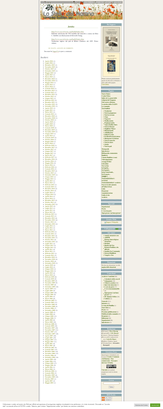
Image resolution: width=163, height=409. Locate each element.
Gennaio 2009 (49, 302)
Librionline (105, 84)
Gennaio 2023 (49, 92)
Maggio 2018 (49, 141)
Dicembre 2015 (50, 171)
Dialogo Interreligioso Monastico (111, 240)
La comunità (106, 106)
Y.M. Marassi (114, 333)
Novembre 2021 (50, 104)
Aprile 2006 (49, 367)
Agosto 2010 (49, 265)
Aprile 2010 (49, 273)
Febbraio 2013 (49, 214)
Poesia (104, 209)
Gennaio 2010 (49, 279)
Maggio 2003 (49, 383)
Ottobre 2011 (49, 240)
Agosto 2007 (49, 336)
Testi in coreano (109, 115)
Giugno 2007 (49, 340)
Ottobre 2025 (49, 69)
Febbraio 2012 (49, 232)
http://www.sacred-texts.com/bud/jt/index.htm (67, 31)
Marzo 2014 (49, 198)
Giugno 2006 (49, 363)
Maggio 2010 (49, 271)
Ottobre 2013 (49, 202)
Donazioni (105, 191)
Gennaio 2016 (49, 169)
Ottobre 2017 (49, 149)
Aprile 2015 (49, 181)
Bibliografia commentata (109, 153)
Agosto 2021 (49, 108)
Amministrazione (107, 193)
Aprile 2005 (49, 381)
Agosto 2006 (49, 359)
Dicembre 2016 (50, 159)
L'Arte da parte (107, 211)
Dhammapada (108, 130)
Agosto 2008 (49, 312)
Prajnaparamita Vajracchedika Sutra (110, 124)
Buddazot (105, 155)
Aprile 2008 (49, 320)
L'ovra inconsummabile (111, 289)
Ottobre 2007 (49, 332)
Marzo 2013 (49, 212)
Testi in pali (108, 146)
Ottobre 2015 (49, 173)
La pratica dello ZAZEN (109, 104)
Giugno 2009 (49, 293)
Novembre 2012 (50, 220)
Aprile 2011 (49, 249)
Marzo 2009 (49, 298)
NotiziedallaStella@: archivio (111, 182)
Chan (106, 117)
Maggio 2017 (49, 153)
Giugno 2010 (49, 269)
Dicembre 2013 (50, 200)
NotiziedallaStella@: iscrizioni (108, 179)
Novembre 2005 (50, 377)
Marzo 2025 (49, 77)
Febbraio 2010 (49, 277)
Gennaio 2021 (49, 114)
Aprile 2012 (49, 228)
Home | (86, 2)
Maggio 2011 (49, 247)
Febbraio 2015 (49, 185)
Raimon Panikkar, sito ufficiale (111, 248)
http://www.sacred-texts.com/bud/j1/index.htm (67, 39)
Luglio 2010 (49, 267)
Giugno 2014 (49, 194)
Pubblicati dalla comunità (110, 314)
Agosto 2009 (49, 289)
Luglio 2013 (49, 208)
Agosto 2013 (49, 206)
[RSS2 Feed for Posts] (107, 398)
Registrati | (104, 2)
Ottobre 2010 (49, 261)
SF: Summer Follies (110, 297)
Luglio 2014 (49, 192)
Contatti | (110, 2)
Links (103, 189)
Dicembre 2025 (50, 65)
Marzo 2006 (49, 369)
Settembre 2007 (50, 334)
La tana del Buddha (108, 305)
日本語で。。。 (107, 176)
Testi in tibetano (109, 127)
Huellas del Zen (109, 245)
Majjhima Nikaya (110, 129)
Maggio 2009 (49, 294)
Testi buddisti (106, 108)
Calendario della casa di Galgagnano (112, 280)
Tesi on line (105, 166)
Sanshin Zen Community (112, 251)
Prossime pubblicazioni (109, 312)
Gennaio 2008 (49, 326)
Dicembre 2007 (50, 328)
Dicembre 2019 (50, 130)
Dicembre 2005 (50, 375)
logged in (56, 51)
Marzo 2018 (49, 143)
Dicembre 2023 (50, 90)
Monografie (105, 149)
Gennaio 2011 (49, 255)
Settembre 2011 (50, 241)
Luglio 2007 (49, 338)
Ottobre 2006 (49, 355)
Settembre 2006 (50, 357)
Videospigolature (107, 159)
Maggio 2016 (49, 163)
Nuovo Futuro (106, 94)
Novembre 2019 (50, 132)
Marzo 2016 (49, 165)
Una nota (104, 370)
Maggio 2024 (49, 83)
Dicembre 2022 (50, 94)
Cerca (111, 380)
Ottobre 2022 (49, 96)
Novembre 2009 (50, 283)
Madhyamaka (108, 121)
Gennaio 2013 (49, 216)
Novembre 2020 (50, 118)
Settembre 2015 (50, 175)
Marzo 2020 (49, 126)
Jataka (71, 26)
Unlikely (107, 299)
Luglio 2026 (49, 63)
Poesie (104, 310)
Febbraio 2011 (49, 253)
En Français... (106, 174)
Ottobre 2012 (49, 222)
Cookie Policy (106, 96)
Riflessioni (105, 318)
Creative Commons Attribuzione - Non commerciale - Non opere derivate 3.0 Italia (110, 360)
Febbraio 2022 (49, 100)
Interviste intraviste (110, 285)
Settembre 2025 (50, 71)
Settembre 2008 (50, 310)
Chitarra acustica (110, 283)
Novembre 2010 (50, 259)
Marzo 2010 (49, 275)
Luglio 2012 (49, 226)
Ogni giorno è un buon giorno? (111, 213)
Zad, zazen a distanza (108, 102)
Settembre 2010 (50, 263)
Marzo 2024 (49, 87)
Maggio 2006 (49, 365)
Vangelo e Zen (108, 255)
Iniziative (105, 303)
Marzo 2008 (49, 322)
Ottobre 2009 (49, 285)
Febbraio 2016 (49, 167)
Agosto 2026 (49, 61)
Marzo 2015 (49, 183)
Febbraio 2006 (49, 371)
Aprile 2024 (49, 85)
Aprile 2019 (49, 136)
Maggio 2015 (49, 179)
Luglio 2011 (49, 243)
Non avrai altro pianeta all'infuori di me (109, 186)
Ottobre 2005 (49, 379)
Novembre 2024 (50, 81)
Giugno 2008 (49, 316)
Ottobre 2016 (49, 161)
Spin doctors (105, 151)
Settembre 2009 (50, 287)
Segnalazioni (106, 207)
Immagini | (98, 2)
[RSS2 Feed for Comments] (107, 400)
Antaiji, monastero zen (111, 235)
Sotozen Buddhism (110, 253)
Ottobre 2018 (49, 139)
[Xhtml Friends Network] (116, 228)
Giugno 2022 (49, 98)
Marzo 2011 (49, 251)
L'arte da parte (109, 287)
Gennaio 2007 (49, 349)
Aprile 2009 (49, 296)
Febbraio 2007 (49, 347)
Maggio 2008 (49, 318)
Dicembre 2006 (50, 351)
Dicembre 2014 (50, 188)
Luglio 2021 (49, 110)
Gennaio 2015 (49, 187)
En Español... (106, 170)
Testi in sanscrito (109, 140)
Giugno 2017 (49, 151)
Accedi (119, 2)
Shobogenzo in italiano (111, 138)
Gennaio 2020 (49, 128)
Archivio (104, 197)
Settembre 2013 (50, 204)
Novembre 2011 (50, 238)
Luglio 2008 (49, 314)
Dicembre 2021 (50, 102)
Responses (105, 316)
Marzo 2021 (49, 112)
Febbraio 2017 (49, 157)
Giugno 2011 (49, 245)
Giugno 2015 (49, 177)
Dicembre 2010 (50, 257)
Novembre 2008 (50, 306)
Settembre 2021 (50, 106)
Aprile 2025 (49, 75)
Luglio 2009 (49, 291)
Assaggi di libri (106, 162)
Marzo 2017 (49, 155)
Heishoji (107, 243)
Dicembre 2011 (50, 236)
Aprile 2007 (49, 344)
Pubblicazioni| (91, 2)
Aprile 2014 (49, 196)
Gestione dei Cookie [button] (141, 405)
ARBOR (107, 237)
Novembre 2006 (50, 353)
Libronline (105, 164)
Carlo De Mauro (111, 339)
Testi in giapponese (110, 113)
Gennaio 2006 (49, 373)
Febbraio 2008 (49, 324)
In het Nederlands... (108, 172)
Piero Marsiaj (114, 331)
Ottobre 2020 (49, 120)
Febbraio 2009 (49, 300)
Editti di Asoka (109, 134)
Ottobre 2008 (49, 308)
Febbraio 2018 (49, 145)
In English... (105, 168)
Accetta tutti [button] (155, 405)
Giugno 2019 (49, 134)
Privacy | (115, 2)
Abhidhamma (108, 132)
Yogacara (107, 119)
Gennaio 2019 (49, 137)
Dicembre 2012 (50, 218)
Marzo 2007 (49, 345)
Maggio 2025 (49, 73)
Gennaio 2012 (49, 234)
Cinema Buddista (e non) (109, 157)
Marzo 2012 (49, 230)
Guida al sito (106, 195)
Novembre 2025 (50, 67)
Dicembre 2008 (50, 304)
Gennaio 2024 (49, 88)
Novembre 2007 (50, 330)
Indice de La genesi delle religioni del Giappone (109, 99)
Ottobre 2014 (49, 190)
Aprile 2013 (49, 210)
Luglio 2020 (49, 124)
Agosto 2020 (49, 122)
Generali (104, 301)
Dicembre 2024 (50, 79)
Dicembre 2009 (50, 281)
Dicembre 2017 (50, 147)
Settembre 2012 (50, 224)
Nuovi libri (105, 308)
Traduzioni (107, 111)
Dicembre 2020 (50, 116)
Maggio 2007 (49, 342)
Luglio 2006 (49, 361)
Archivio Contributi (108, 276)
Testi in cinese (108, 142)
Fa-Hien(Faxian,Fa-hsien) (112, 136)
